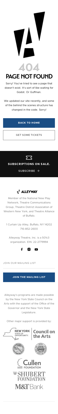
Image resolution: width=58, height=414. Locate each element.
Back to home (29, 123)
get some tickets (29, 135)
